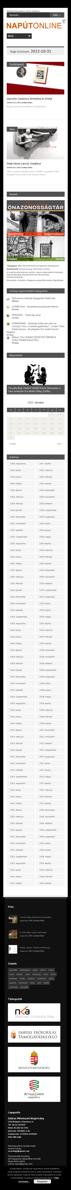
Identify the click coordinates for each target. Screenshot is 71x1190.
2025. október (16, 530)
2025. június (16, 556)
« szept (12, 443)
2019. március (46, 630)
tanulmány (23, 983)
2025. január (16, 590)
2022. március (16, 816)
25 (19, 433)
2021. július (15, 870)
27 (35, 433)
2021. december (18, 836)
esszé (11, 974)
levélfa (22, 978)
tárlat (32, 983)
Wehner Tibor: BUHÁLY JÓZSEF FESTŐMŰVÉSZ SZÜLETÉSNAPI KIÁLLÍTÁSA (34, 339)
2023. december (18, 676)
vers (39, 983)
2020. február (45, 556)
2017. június (45, 770)
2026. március (16, 497)
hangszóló (37, 974)
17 (11, 428)
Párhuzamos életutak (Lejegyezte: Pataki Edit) (33, 298)
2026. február (16, 503)
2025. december (18, 516)
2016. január (45, 883)
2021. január (45, 483)
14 (44, 423)
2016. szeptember (48, 830)
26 (27, 433)
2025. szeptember (18, 536)
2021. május (16, 883)
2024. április (16, 650)
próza (51, 978)
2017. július (44, 763)
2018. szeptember (48, 670)
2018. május (45, 696)
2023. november (18, 683)
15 (52, 423)
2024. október (16, 610)
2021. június (16, 876)
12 (27, 423)
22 (52, 428)
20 (35, 428)
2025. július (15, 550)
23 (60, 428)
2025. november (18, 523)
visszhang (13, 987)
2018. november (47, 656)
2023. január (16, 750)
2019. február (45, 636)
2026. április (16, 490)
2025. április (16, 570)
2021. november (18, 843)
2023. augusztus (18, 703)
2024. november (18, 603)
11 (19, 423)
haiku (27, 974)
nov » (59, 443)
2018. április (45, 703)
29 (52, 433)
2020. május (45, 536)
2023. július (15, 710)
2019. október (45, 583)
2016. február (45, 876)
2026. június (16, 477)
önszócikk (24, 987)
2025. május (16, 563)
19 (27, 428)
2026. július (15, 470)
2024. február (16, 663)
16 (60, 423)
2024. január (16, 670)
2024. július (15, 630)
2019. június (45, 610)
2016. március (46, 870)
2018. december (47, 650)
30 (60, 433)
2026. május (16, 483)
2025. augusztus (18, 543)
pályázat (12, 983)
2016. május (45, 856)
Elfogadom (42, 1181)
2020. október (45, 503)
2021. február (45, 477)
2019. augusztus (47, 596)
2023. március (16, 736)
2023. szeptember (18, 696)
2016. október (45, 823)
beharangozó (25, 970)
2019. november (47, 576)
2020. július (44, 523)
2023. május (16, 723)
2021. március (46, 470)
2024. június (16, 636)
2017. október (45, 743)
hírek (46, 974)
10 (11, 423)
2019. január (45, 643)
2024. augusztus (18, 623)
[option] (36, 377)
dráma (51, 970)
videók (46, 983)
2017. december (47, 730)
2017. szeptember (47, 750)
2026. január (16, 510)
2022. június (16, 796)
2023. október (16, 690)
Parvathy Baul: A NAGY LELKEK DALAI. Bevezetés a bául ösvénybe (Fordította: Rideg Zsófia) (34, 390)
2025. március (16, 576)
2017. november (47, 736)
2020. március (46, 550)
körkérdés (13, 978)
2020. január (45, 563)
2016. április (45, 863)
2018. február (45, 716)
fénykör (19, 974)
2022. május (16, 803)
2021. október (16, 850)
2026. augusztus (18, 463)
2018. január (45, 723)
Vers (12, 129)
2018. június (45, 690)
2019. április (45, 623)
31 (11, 437)
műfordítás (41, 978)
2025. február (16, 583)
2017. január (45, 803)
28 (44, 433)
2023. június (16, 716)
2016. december (47, 810)
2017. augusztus (47, 756)
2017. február (45, 796)
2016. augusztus (47, 836)
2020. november (47, 497)
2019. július (44, 603)
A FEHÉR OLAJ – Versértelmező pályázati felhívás (35, 306)
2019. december (47, 570)
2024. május (16, 643)
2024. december (18, 596)
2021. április (45, 463)
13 (35, 423)
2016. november (47, 816)
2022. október (16, 770)
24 (11, 433)
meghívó (31, 978)
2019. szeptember (48, 590)
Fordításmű (16, 64)
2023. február (16, 743)
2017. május (45, 776)
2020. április (45, 543)
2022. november (18, 763)
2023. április (16, 730)
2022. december (18, 756)
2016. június (45, 850)
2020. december (47, 490)
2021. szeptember (18, 856)
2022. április (16, 810)
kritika (52, 974)
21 (44, 428)
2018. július (44, 683)
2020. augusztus (47, 516)
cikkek (35, 970)
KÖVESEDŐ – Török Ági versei (26, 315)
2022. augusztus (18, 783)
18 (19, 428)
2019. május (45, 616)
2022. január (16, 830)
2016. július (44, 843)
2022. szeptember (18, 776)
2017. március (46, 790)
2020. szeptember (48, 510)
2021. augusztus (18, 863)
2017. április (45, 783)
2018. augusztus (47, 676)
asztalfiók (13, 970)
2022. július (15, 790)
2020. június (45, 530)
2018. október (45, 663)
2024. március (16, 656)
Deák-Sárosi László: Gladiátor (24, 163)
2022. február (16, 823)
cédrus (43, 970)
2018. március (46, 710)
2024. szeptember (18, 616)
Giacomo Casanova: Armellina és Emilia (29, 98)
